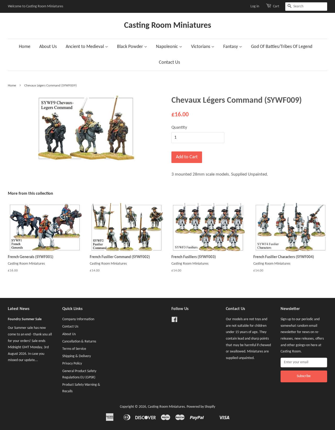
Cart (276, 6)
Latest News (18, 309)
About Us (48, 47)
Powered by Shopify (201, 407)
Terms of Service (74, 349)
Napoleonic (167, 47)
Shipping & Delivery (76, 356)
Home (24, 47)
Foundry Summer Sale (25, 319)
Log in (254, 6)
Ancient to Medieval (85, 47)
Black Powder (130, 47)
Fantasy (231, 47)
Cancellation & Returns (79, 342)
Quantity (179, 127)
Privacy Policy (72, 364)
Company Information (78, 319)
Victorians (201, 47)
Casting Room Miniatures (167, 25)
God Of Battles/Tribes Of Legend (281, 47)
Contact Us (169, 62)
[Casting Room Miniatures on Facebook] (174, 321)
